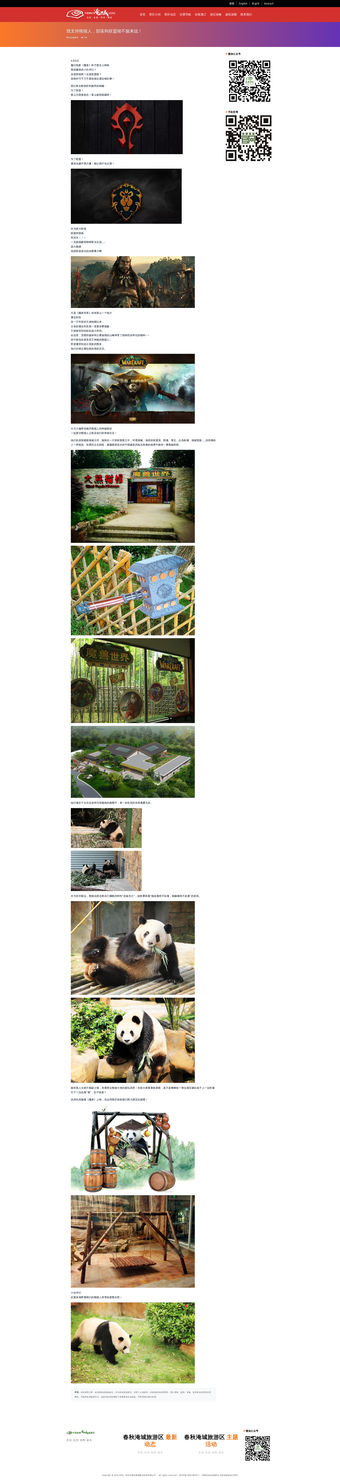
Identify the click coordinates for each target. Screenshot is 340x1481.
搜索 (231, 3)
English (243, 3)
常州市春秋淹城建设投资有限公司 (141, 1475)
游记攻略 (216, 14)
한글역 (256, 3)
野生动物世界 (72, 37)
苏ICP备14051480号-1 (189, 1475)
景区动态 (170, 14)
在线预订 (200, 14)
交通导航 (185, 14)
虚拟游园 (231, 14)
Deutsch (269, 3)
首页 (143, 14)
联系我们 (246, 14)
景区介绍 (155, 14)
